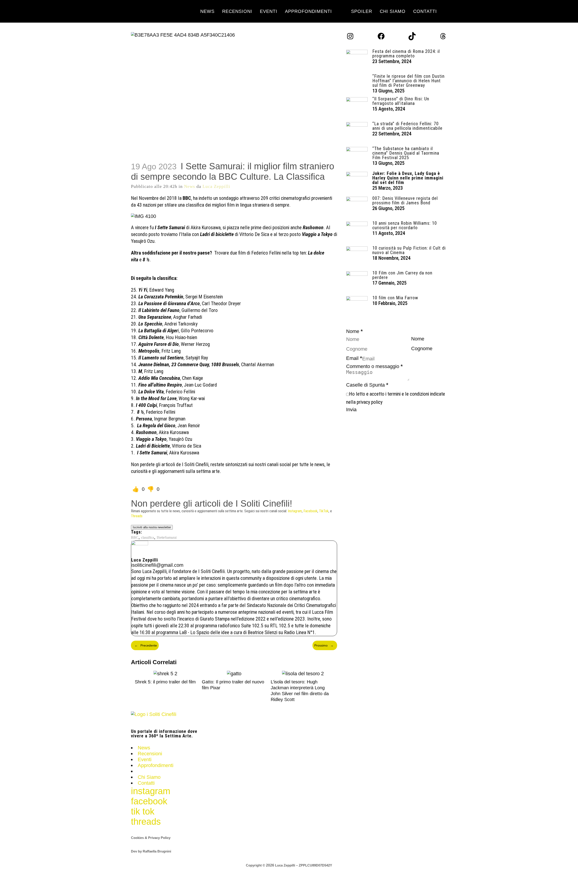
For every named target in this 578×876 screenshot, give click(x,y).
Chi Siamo (149, 777)
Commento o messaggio (374, 366)
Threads (136, 516)
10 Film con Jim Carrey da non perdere (402, 275)
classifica (147, 537)
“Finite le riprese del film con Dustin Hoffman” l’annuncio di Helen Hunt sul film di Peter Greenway (408, 80)
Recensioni (150, 753)
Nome (417, 339)
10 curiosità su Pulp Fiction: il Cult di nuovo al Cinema (409, 250)
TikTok (324, 511)
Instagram (295, 511)
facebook (149, 801)
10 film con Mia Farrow (395, 297)
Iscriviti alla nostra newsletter (152, 527)
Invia (351, 409)
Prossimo (323, 645)
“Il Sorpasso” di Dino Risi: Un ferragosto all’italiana (400, 101)
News (189, 186)
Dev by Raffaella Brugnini (151, 851)
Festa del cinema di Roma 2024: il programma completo (406, 54)
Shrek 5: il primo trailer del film (165, 681)
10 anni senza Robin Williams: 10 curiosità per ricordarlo (404, 225)
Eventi (144, 759)
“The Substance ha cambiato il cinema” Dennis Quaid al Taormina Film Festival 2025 (405, 153)
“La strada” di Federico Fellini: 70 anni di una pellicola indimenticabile (407, 126)
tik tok (142, 811)
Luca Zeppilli (216, 186)
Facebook (310, 511)
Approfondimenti (155, 765)
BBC (134, 537)
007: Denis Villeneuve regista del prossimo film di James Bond (405, 200)
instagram (150, 791)
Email (354, 358)
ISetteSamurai (167, 537)
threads (146, 821)
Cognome (421, 348)
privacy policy (369, 402)
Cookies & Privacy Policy (150, 838)
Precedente (146, 645)
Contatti (146, 783)
